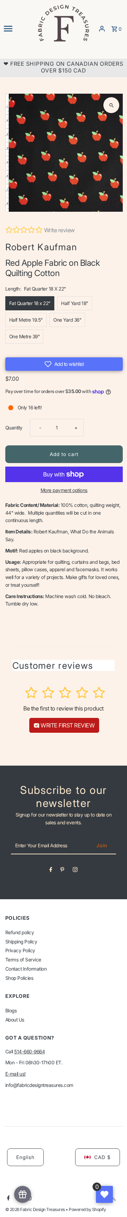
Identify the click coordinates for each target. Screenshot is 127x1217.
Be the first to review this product (63, 708)
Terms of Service (23, 960)
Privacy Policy (20, 950)
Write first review (67, 725)
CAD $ (102, 1157)
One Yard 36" (67, 320)
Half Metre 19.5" (26, 320)
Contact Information (26, 969)
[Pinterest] (62, 871)
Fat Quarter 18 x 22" (29, 303)
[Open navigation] (18, 28)
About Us (14, 1020)
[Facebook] (50, 871)
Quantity (14, 428)
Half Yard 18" (74, 303)
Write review (59, 230)
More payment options (64, 490)
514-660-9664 (29, 1051)
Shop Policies (19, 978)
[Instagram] (75, 871)
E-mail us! (15, 1074)
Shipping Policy (21, 941)
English (25, 1157)
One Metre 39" (24, 336)
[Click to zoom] (111, 105)
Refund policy (19, 932)
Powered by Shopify (87, 1209)
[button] (64, 364)
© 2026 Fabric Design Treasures (35, 1209)
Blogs (11, 1010)
